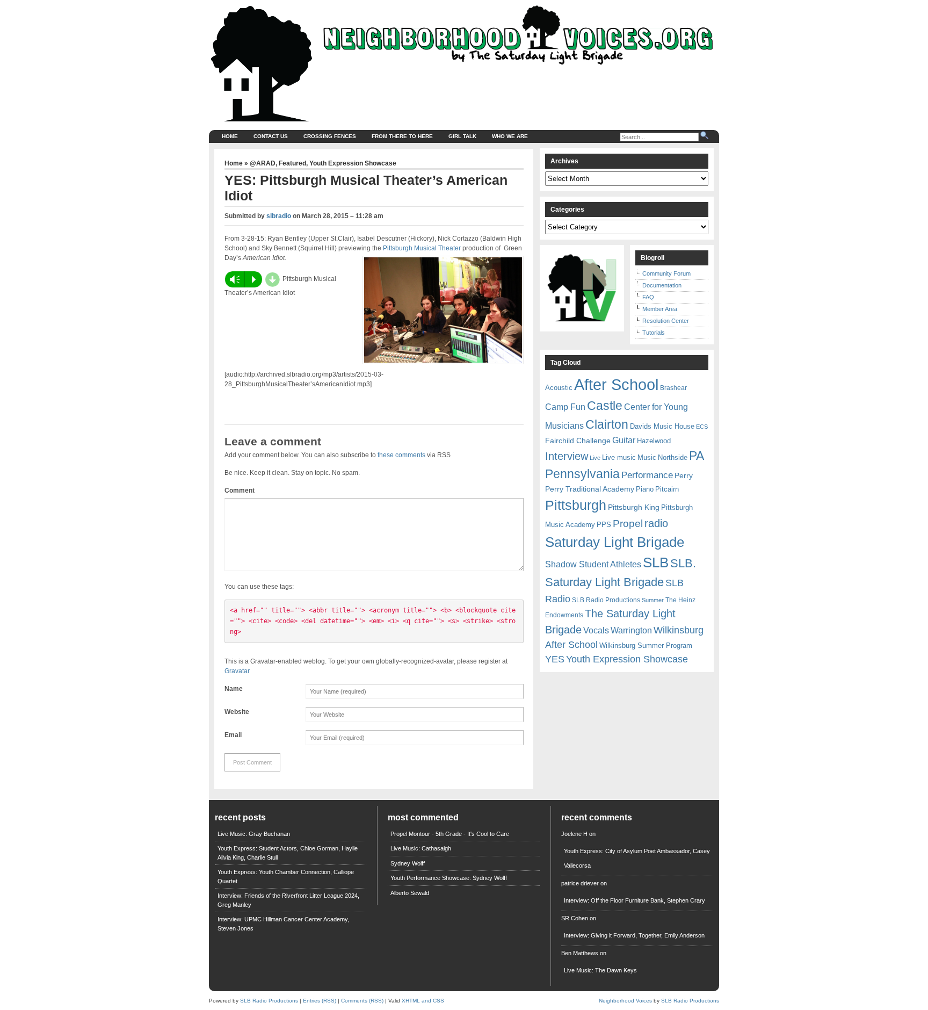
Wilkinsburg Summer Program (645, 645)
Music (646, 457)
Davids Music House (662, 426)
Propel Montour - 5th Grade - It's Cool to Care (449, 834)
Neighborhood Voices (625, 1001)
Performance (647, 475)
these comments (401, 455)
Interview (566, 456)
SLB (656, 562)
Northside (672, 457)
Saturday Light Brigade (614, 542)
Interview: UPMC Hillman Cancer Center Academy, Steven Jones (283, 924)
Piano (645, 489)
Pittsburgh (575, 505)
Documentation (662, 285)
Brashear (673, 388)
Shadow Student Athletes (593, 564)
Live (595, 457)
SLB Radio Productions (606, 600)
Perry (684, 475)
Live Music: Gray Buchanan (254, 834)
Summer (653, 600)
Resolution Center (665, 321)
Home (230, 136)
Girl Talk (462, 136)
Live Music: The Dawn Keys (600, 970)
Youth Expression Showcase (352, 163)
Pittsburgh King (633, 507)
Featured (292, 163)
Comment (239, 490)
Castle (604, 406)
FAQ (648, 297)
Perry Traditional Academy (589, 489)
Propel (628, 523)
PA (696, 456)
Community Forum (666, 273)
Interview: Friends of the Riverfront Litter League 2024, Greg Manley (288, 900)
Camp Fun (565, 407)
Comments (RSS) (362, 1001)
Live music (619, 457)
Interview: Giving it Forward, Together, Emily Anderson (634, 935)
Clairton (606, 424)
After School (616, 384)
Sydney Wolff (407, 863)
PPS (604, 525)
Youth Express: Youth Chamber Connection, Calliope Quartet (286, 876)
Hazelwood (654, 441)
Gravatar (237, 671)
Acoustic (558, 388)
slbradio (278, 216)
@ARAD (263, 163)
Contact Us (270, 136)
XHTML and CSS (423, 1001)
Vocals (596, 630)
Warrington (631, 630)
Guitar (623, 440)
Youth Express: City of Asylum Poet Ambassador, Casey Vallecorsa (637, 858)
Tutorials (653, 332)
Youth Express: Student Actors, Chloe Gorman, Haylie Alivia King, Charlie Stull (288, 853)
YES (554, 659)
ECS (702, 426)
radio (656, 523)
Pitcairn (667, 489)
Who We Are (510, 136)
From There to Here (402, 136)
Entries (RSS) (319, 1001)
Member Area (659, 309)
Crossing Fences (329, 136)
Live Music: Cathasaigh (420, 848)
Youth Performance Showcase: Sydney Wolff (448, 878)
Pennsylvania (582, 474)
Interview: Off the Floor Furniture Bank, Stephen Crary (634, 900)
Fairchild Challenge (578, 440)
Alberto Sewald (409, 893)
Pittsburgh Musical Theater (422, 248)
